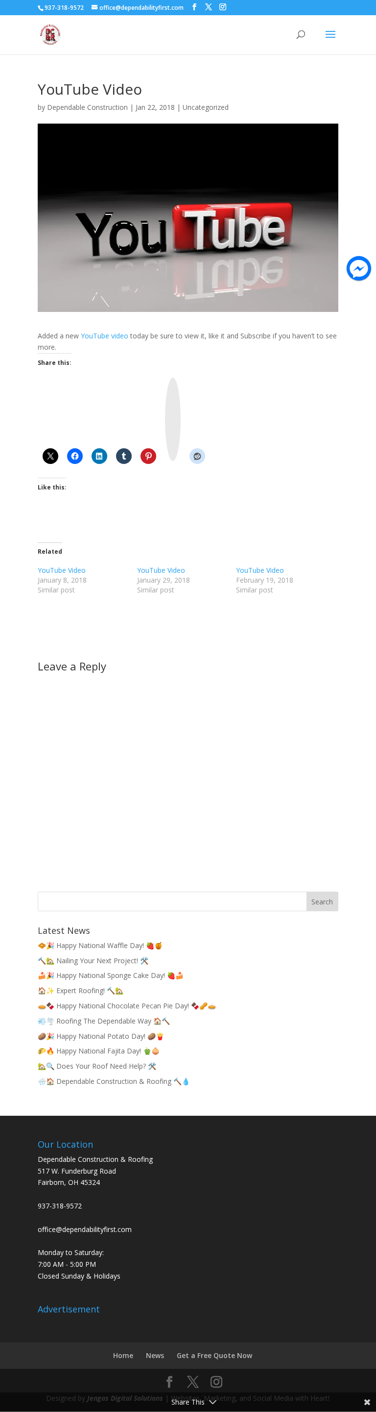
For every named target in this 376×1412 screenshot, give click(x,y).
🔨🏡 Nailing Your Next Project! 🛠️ (93, 960)
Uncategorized (206, 107)
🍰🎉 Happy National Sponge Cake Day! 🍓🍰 (111, 975)
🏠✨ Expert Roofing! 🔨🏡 (80, 990)
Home (123, 1355)
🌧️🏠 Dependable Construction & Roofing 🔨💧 (114, 1081)
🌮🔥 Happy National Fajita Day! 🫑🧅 (99, 1050)
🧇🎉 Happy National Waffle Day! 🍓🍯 (100, 945)
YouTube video (104, 335)
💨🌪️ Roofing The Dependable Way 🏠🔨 (104, 1021)
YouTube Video (62, 570)
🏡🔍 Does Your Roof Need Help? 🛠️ (97, 1066)
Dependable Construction (87, 107)
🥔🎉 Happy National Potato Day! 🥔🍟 (101, 1036)
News (155, 1355)
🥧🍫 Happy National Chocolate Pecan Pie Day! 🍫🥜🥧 (127, 1005)
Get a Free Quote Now (214, 1355)
